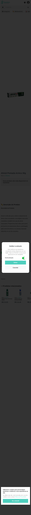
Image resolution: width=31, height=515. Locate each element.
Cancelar (15, 267)
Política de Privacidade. (20, 497)
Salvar (15, 262)
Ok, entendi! (15, 501)
